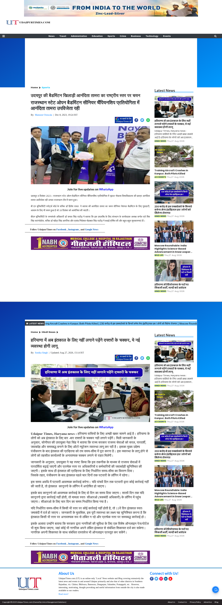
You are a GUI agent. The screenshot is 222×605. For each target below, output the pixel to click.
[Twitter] (156, 579)
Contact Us (182, 602)
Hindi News (48, 332)
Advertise (208, 602)
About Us (66, 573)
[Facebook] (152, 579)
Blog (216, 602)
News (51, 36)
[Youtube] (170, 579)
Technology (152, 36)
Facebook (61, 229)
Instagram (73, 229)
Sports (111, 36)
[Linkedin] (166, 579)
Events (167, 36)
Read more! (64, 594)
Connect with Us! (164, 573)
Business (136, 36)
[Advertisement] (111, 59)
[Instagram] (161, 579)
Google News (91, 229)
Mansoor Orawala (43, 115)
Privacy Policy (195, 602)
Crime (123, 36)
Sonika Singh (41, 352)
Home (34, 87)
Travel (62, 36)
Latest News (164, 90)
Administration (79, 36)
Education (97, 36)
